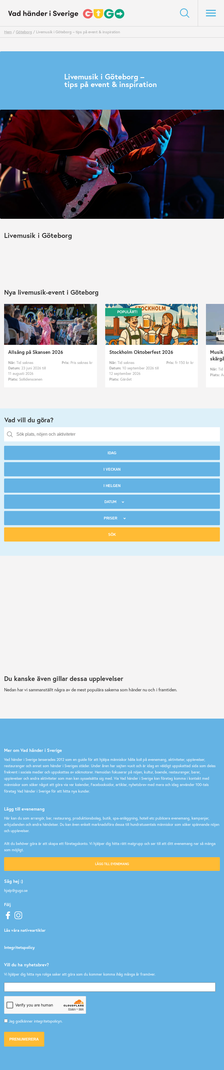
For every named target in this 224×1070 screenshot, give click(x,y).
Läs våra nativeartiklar (25, 930)
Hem (8, 31)
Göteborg (24, 31)
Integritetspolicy (19, 947)
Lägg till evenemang (112, 864)
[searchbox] (116, 434)
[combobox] (112, 434)
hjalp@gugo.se (16, 890)
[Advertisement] (112, 625)
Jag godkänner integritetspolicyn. (36, 1021)
